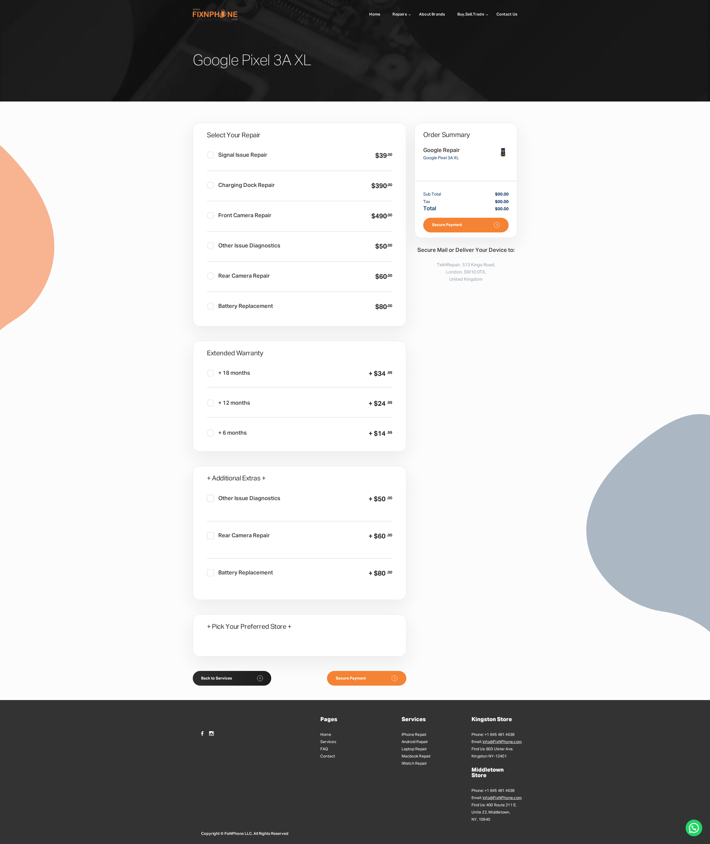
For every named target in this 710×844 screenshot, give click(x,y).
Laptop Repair (414, 749)
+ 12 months (234, 403)
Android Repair (415, 742)
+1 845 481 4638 (499, 735)
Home (374, 14)
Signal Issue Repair (242, 155)
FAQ (324, 749)
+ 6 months (232, 433)
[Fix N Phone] (215, 14)
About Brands (432, 14)
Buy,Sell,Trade (470, 14)
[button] (694, 828)
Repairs (399, 14)
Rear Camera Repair (244, 276)
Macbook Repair (416, 756)
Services (328, 742)
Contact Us (506, 14)
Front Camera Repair (245, 215)
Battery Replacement (245, 306)
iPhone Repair (414, 735)
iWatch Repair (414, 764)
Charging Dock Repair (246, 185)
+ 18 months (234, 373)
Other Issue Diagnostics (249, 246)
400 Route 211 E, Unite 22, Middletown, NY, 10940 (494, 812)
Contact (327, 756)
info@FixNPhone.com (502, 742)
